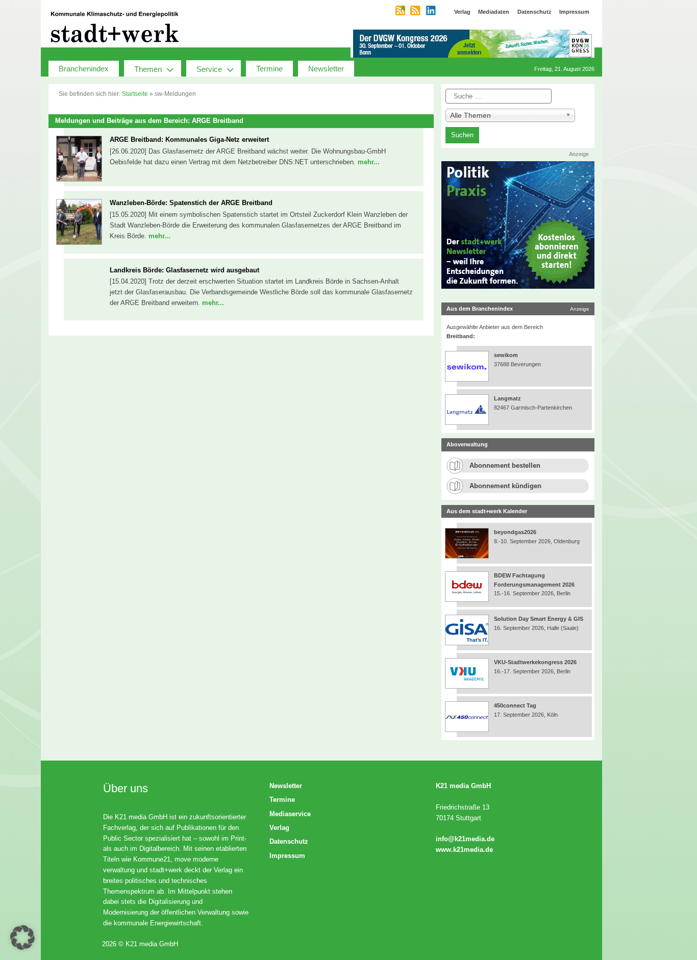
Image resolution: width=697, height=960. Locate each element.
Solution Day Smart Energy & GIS (538, 619)
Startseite (135, 93)
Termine (269, 68)
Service (209, 69)
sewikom (506, 355)
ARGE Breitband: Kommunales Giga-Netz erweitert (189, 139)
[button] (22, 937)
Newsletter (326, 68)
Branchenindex (84, 68)
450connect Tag (515, 705)
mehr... (369, 162)
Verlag (279, 827)
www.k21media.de (464, 849)
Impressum (287, 856)
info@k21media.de (465, 839)
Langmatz (507, 398)
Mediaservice (290, 814)
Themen (148, 69)
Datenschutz (288, 841)
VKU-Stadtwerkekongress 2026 (536, 662)
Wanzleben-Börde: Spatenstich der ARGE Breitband (191, 203)
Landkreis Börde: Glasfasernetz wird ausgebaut (184, 270)
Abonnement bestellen (504, 465)
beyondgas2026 (516, 532)
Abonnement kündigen (505, 486)
